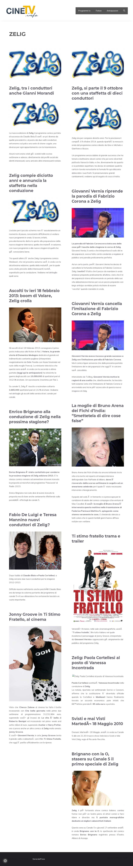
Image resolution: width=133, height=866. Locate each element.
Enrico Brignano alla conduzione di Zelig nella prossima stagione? (35, 416)
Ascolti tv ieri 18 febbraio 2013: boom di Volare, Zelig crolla (34, 295)
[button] (124, 10)
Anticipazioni (112, 10)
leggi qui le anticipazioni (30, 372)
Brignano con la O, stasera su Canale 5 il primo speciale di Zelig (95, 759)
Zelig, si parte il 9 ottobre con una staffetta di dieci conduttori (97, 93)
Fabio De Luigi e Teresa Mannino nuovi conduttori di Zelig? (32, 519)
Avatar (41, 725)
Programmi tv (84, 10)
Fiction (99, 10)
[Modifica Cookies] (5, 860)
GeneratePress (39, 859)
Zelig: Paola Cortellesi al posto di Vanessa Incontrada (96, 662)
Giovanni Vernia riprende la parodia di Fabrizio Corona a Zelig (97, 196)
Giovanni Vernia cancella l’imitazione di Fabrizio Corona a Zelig (97, 308)
